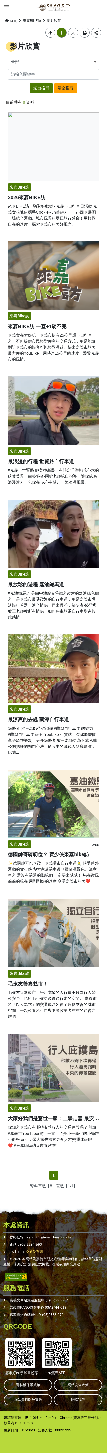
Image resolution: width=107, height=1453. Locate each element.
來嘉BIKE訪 (32, 21)
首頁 (13, 21)
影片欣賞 (54, 21)
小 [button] (50, 33)
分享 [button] (96, 33)
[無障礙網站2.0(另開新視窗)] (16, 1276)
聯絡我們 (78, 1400)
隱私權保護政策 (28, 1385)
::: (1, 20)
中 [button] (62, 33)
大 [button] (73, 33)
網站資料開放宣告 (28, 1400)
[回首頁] (53, 7)
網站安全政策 (78, 1385)
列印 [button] (85, 33)
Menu (7, 7)
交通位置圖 (34, 1252)
